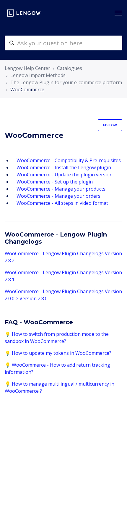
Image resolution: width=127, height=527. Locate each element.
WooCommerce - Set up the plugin (55, 181)
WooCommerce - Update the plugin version (65, 174)
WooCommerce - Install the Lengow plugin (64, 167)
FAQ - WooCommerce (39, 322)
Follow (110, 125)
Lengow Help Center (27, 68)
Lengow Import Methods (38, 75)
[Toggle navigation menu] (118, 13)
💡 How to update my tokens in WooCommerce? (58, 353)
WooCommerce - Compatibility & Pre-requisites (69, 160)
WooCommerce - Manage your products (61, 189)
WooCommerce (27, 89)
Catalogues (69, 68)
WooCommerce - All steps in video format (62, 203)
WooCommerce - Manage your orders (58, 196)
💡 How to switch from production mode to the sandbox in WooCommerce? (57, 337)
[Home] (24, 13)
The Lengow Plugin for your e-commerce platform (66, 82)
